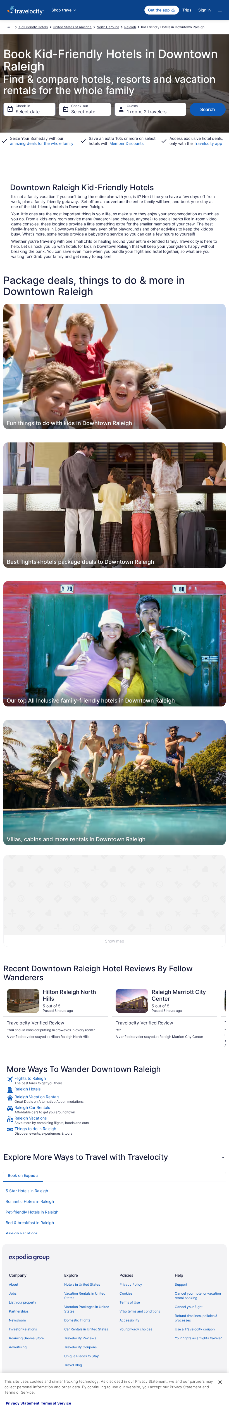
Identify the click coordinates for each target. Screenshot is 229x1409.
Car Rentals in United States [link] (86, 1329)
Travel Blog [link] (73, 1365)
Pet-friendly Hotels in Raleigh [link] (32, 1212)
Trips (187, 10)
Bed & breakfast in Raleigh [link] (30, 1222)
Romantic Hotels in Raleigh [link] (30, 1201)
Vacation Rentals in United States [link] (84, 1295)
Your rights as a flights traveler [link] (198, 1338)
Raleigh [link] (130, 27)
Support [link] (181, 1284)
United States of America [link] (72, 27)
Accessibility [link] (129, 1320)
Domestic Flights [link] (77, 1320)
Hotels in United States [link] (82, 1284)
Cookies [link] (126, 1293)
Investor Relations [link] (23, 1329)
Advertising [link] (18, 1347)
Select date (28, 111)
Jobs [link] (12, 1293)
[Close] (220, 1382)
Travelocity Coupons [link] (80, 1347)
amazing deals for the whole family (41, 143)
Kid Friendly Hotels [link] (33, 27)
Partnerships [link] (18, 1311)
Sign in (204, 10)
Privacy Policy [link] (131, 1284)
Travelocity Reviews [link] (80, 1338)
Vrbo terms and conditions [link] (140, 1311)
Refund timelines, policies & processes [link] (196, 1318)
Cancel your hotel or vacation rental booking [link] (198, 1295)
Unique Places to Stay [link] (81, 1356)
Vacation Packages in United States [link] (86, 1309)
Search (207, 109)
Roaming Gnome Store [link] (26, 1338)
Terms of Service (56, 1403)
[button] (114, 1157)
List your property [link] (22, 1302)
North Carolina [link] (108, 27)
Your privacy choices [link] (136, 1329)
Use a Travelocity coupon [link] (195, 1329)
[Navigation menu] (220, 10)
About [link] (13, 1284)
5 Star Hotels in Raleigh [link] (27, 1190)
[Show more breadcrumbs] (8, 27)
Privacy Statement (22, 1403)
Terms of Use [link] (130, 1302)
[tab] (23, 1175)
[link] (114, 1080)
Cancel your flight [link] (188, 1307)
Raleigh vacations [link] (22, 1233)
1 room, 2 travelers (146, 111)
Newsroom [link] (17, 1320)
